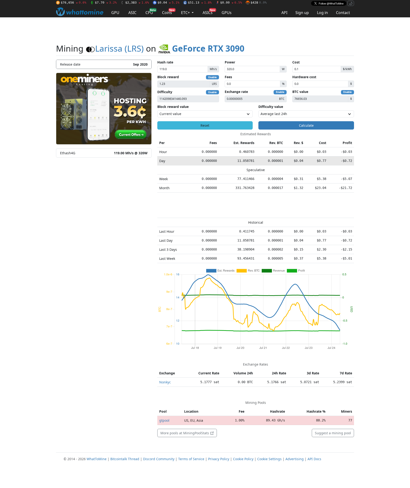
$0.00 (231, 2)
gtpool (164, 420)
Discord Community (158, 459)
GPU (115, 12)
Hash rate (165, 62)
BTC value (300, 91)
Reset (204, 125)
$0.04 (168, 2)
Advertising (294, 459)
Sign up (302, 12)
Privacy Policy (218, 459)
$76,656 (73, 2)
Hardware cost (304, 77)
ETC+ (186, 12)
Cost (296, 62)
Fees (228, 77)
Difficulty (164, 92)
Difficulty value (270, 106)
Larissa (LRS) (119, 48)
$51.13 (200, 2)
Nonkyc (165, 382)
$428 (259, 2)
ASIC (132, 12)
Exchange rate (236, 91)
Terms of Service (191, 459)
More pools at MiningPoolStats (185, 433)
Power (230, 62)
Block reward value (173, 106)
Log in (322, 12)
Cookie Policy (243, 459)
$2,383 (137, 2)
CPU (150, 11)
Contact (343, 12)
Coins (168, 11)
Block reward (168, 77)
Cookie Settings (269, 459)
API (284, 12)
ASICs (209, 11)
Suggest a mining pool (333, 433)
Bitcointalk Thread (124, 459)
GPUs (227, 12)
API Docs (314, 459)
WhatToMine (97, 459)
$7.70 (106, 2)
